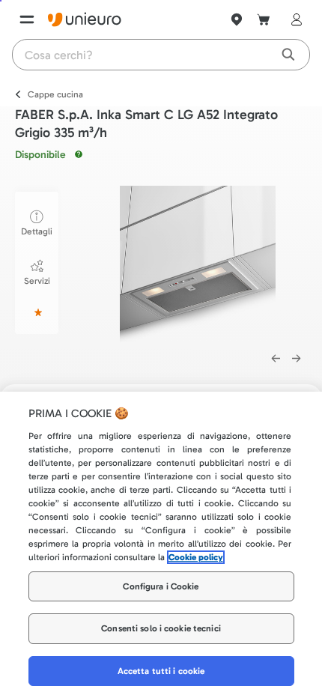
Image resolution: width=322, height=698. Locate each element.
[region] (161, 545)
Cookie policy (195, 557)
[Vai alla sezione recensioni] (36, 312)
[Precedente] (275, 358)
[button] (198, 264)
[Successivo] (296, 358)
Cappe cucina (55, 94)
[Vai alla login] (293, 19)
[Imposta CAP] (236, 19)
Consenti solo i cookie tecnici (161, 628)
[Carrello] (263, 19)
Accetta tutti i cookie (161, 671)
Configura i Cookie (160, 586)
